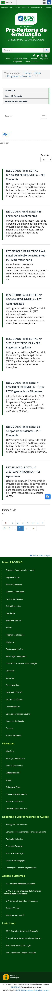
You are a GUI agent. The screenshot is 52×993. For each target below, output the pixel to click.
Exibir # (44, 155)
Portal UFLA (10, 90)
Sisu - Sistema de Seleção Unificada (21, 952)
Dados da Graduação (15, 721)
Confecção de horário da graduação (21, 868)
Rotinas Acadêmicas (14, 765)
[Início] (5, 523)
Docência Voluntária (14, 649)
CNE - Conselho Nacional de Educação (22, 931)
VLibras (47, 7)
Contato (36, 61)
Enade (8, 780)
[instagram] (42, 55)
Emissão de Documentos (16, 794)
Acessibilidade (7, 7)
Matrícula (10, 751)
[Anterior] (12, 523)
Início (28, 73)
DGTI (18, 990)
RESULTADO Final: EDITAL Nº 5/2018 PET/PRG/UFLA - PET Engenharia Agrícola (24, 343)
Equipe (34, 58)
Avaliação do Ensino (14, 839)
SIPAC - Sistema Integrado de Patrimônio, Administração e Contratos (22, 892)
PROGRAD (15, 987)
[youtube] (46, 55)
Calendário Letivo (13, 606)
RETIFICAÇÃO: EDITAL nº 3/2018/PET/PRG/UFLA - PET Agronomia (23, 472)
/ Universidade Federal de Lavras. (35, 990)
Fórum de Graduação (15, 853)
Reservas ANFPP (13, 706)
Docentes (10, 678)
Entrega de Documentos (16, 824)
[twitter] (38, 55)
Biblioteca (10, 642)
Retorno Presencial (14, 584)
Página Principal (12, 577)
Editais (37, 73)
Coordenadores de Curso (16, 809)
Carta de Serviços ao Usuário (18, 714)
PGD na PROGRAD (13, 735)
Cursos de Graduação (15, 592)
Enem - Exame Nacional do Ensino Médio (23, 938)
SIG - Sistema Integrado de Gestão (20, 884)
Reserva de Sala (12, 685)
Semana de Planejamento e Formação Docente (26, 832)
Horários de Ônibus (14, 699)
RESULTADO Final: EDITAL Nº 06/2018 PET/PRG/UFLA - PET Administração (24, 299)
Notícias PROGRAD (14, 692)
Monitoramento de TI (15, 915)
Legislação (10, 613)
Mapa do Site (36, 7)
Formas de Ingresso (14, 599)
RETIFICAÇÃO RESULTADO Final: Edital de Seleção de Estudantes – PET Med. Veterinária (26, 256)
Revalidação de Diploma (16, 656)
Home (7, 58)
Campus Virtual (12, 908)
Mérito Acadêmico (14, 620)
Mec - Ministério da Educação (18, 945)
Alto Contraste (22, 7)
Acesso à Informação (13, 96)
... (14, 528)
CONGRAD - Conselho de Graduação (21, 663)
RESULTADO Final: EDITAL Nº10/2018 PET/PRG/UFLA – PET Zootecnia (25, 175)
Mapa (27, 61)
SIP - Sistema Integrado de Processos (22, 901)
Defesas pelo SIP (13, 773)
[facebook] (34, 55)
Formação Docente (14, 846)
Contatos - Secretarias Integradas (20, 570)
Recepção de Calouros (15, 758)
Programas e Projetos (19, 76)
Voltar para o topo (41, 555)
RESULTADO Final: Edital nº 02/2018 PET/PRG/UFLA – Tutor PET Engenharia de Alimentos (25, 387)
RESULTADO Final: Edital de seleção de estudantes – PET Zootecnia (23, 431)
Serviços (9, 728)
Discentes (10, 671)
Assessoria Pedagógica (15, 860)
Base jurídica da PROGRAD (16, 101)
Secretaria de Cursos (14, 801)
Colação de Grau (13, 787)
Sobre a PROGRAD (20, 58)
